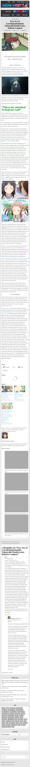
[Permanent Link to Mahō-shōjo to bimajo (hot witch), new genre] (16, 512)
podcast (25, 723)
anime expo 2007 (11, 710)
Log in (3, 742)
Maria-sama (7, 140)
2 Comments (23, 30)
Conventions (8, 11)
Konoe (24, 175)
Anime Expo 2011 (13, 712)
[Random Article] (25, 11)
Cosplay (17, 717)
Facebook (12, 428)
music (3, 723)
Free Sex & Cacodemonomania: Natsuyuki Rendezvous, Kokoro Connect (15, 24)
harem (25, 719)
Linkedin (24, 428)
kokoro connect (19, 429)
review (3, 725)
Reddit (16, 428)
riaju (14, 431)
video (13, 727)
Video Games (25, 15)
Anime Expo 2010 (5, 712)
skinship (23, 725)
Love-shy (4, 313)
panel (21, 723)
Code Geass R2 (10, 715)
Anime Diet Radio (19, 708)
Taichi (9, 97)
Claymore (4, 715)
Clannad (23, 713)
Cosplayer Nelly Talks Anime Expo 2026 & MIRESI (14, 686)
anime (7, 708)
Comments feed (5, 747)
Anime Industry (21, 712)
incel (8, 313)
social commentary (6, 727)
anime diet (12, 708)
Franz (8, 558)
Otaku (17, 723)
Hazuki (22, 71)
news (7, 723)
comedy (16, 715)
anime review (4, 713)
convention (4, 717)
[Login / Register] (27, 11)
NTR (27, 332)
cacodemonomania (10, 429)
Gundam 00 (20, 719)
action (3, 708)
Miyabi (3, 177)
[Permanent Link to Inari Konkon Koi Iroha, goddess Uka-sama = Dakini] (16, 490)
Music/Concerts (6, 15)
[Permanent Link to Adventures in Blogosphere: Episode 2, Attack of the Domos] (16, 532)
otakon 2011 (12, 723)
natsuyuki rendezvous (7, 431)
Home (9, 2)
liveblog (17, 721)
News (13, 15)
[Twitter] (14, 11)
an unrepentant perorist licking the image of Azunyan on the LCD (15, 258)
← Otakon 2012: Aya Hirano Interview (10, 543)
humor (3, 721)
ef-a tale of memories (12, 719)
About (13, 2)
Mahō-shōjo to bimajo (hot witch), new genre (16, 513)
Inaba (20, 95)
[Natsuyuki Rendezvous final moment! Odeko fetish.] (19, 389)
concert (21, 715)
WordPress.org (5, 749)
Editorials (4, 719)
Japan (13, 721)
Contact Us (19, 2)
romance (8, 725)
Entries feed (5, 744)
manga (21, 721)
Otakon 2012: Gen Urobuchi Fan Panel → (10, 541)
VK (19, 428)
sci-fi (19, 725)
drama (21, 717)
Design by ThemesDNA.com (8, 764)
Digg (21, 428)
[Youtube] (21, 11)
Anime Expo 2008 (19, 710)
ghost (22, 73)
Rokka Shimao (20, 67)
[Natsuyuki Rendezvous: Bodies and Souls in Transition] (7, 389)
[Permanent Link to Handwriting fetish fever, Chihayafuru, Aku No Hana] (16, 468)
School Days (14, 725)
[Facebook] (17, 11)
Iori (12, 95)
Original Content (15, 19)
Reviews (18, 15)
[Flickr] (19, 11)
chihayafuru (11, 713)
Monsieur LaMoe (7, 30)
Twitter (8, 428)
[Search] (23, 11)
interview (8, 721)
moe (25, 721)
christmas (17, 713)
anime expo (4, 710)
